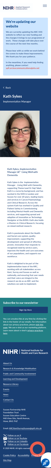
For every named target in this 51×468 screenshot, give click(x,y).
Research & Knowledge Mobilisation (19, 368)
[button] (45, 6)
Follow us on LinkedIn (18, 441)
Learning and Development (15, 378)
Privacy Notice (38, 455)
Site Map (7, 460)
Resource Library (10, 383)
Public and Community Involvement (19, 373)
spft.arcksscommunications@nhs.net (22, 68)
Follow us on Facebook (18, 444)
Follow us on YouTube (17, 438)
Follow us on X (14, 435)
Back (8, 87)
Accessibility (23, 455)
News (5, 394)
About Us (7, 363)
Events (6, 389)
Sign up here (25, 309)
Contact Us (8, 399)
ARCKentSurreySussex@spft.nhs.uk (25, 428)
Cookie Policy (9, 455)
